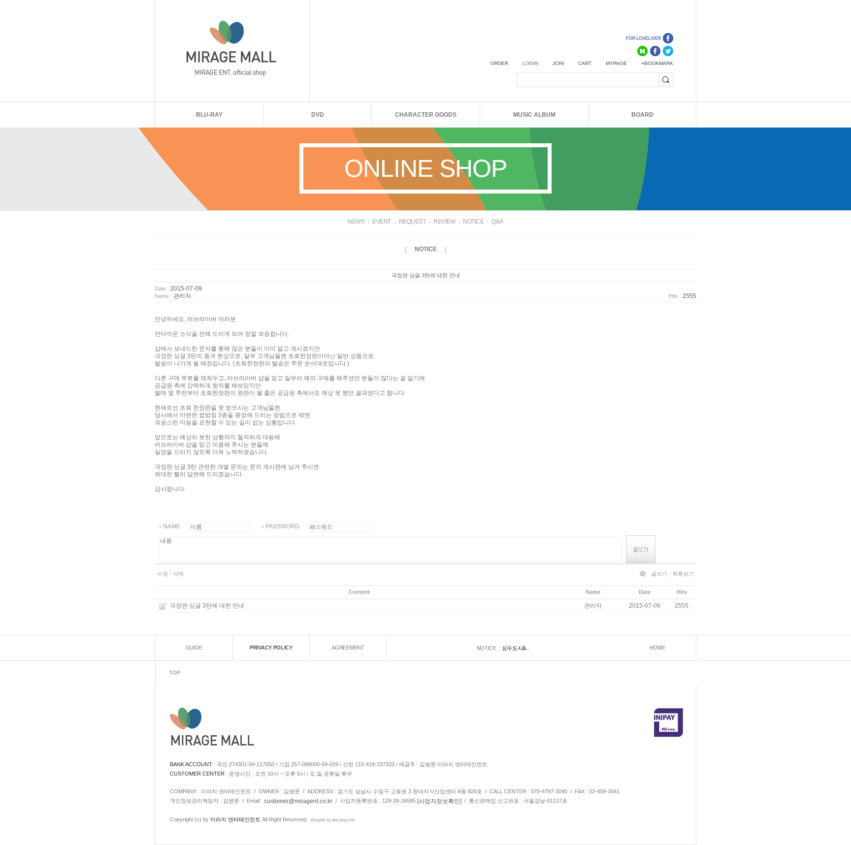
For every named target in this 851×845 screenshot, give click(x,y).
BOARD (642, 114)
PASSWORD (282, 526)
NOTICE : (489, 648)
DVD (317, 114)
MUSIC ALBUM (534, 114)
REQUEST (412, 221)
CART (584, 63)
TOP (174, 673)
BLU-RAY (209, 114)
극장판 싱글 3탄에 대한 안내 (207, 605)
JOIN (558, 63)
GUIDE (194, 648)
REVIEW (444, 221)
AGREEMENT (347, 648)
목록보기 (683, 574)
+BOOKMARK (657, 63)
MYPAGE (616, 63)
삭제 (178, 574)
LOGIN (530, 63)
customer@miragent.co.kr (298, 801)
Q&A (497, 221)
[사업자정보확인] (439, 801)
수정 (162, 574)
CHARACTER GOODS (426, 114)
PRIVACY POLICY (271, 648)
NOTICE (473, 221)
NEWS (356, 221)
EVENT (381, 221)
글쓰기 (659, 574)
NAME (171, 526)
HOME (657, 648)
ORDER (499, 63)
